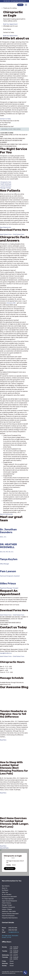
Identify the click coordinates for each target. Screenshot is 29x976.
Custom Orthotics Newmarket (10, 913)
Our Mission (5, 890)
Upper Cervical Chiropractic (9, 901)
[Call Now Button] (25, 972)
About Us (4, 888)
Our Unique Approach (8, 898)
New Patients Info (5, 227)
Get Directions (10, 868)
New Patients (6, 886)
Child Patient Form (18, 234)
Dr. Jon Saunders (6, 894)
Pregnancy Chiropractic (8, 907)
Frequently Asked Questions (10, 918)
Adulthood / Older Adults (9, 911)
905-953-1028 (7, 1)
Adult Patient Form (6, 234)
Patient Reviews (6, 903)
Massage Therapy (5, 188)
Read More (3, 740)
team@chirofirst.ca (6, 653)
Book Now (20, 4)
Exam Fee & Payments (8, 915)
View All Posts (4, 848)
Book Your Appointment (10, 24)
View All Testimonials (6, 514)
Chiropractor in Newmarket (9, 896)
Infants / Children (7, 909)
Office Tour (5, 892)
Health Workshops (5, 184)
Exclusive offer (11, 303)
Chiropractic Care (5, 182)
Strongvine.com (11, 973)
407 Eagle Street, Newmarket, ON (18, 1)
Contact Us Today (5, 119)
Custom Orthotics (5, 186)
